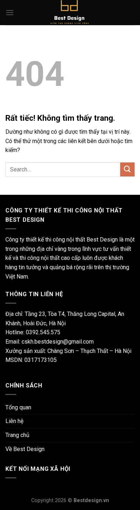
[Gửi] (127, 169)
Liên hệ (14, 421)
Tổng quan (18, 407)
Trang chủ (17, 435)
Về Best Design (25, 449)
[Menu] (9, 12)
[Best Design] (70, 12)
